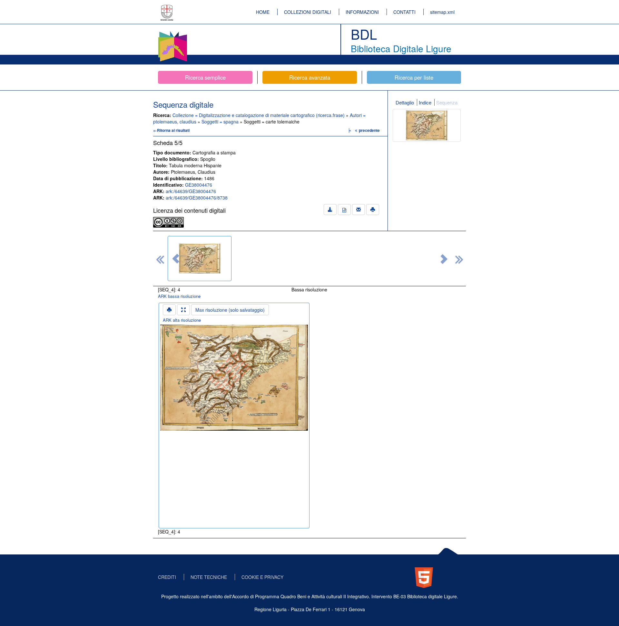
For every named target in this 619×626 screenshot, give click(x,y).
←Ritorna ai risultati (171, 130)
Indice (425, 102)
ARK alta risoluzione (182, 320)
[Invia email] (358, 209)
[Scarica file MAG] (344, 209)
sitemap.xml (442, 12)
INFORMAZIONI (362, 12)
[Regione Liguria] (167, 8)
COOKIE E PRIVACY (262, 577)
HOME (263, 12)
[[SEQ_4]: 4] (199, 258)
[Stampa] (372, 209)
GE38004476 (198, 184)
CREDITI (167, 577)
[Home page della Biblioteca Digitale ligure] (172, 32)
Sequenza (446, 102)
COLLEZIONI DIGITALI (307, 12)
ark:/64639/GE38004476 (191, 191)
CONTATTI (404, 12)
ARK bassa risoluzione (179, 296)
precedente (369, 130)
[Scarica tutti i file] (330, 209)
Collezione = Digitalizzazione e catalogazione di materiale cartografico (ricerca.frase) (259, 115)
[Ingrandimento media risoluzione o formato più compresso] (183, 309)
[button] (176, 258)
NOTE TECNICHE (209, 577)
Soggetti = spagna (220, 121)
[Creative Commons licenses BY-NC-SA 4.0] (168, 221)
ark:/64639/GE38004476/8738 (197, 197)
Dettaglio (405, 102)
